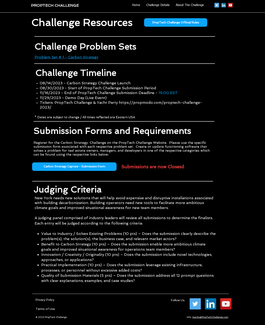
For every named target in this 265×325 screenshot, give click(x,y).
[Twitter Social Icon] (216, 5)
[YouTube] (230, 5)
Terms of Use (45, 309)
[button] (74, 166)
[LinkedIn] (223, 5)
